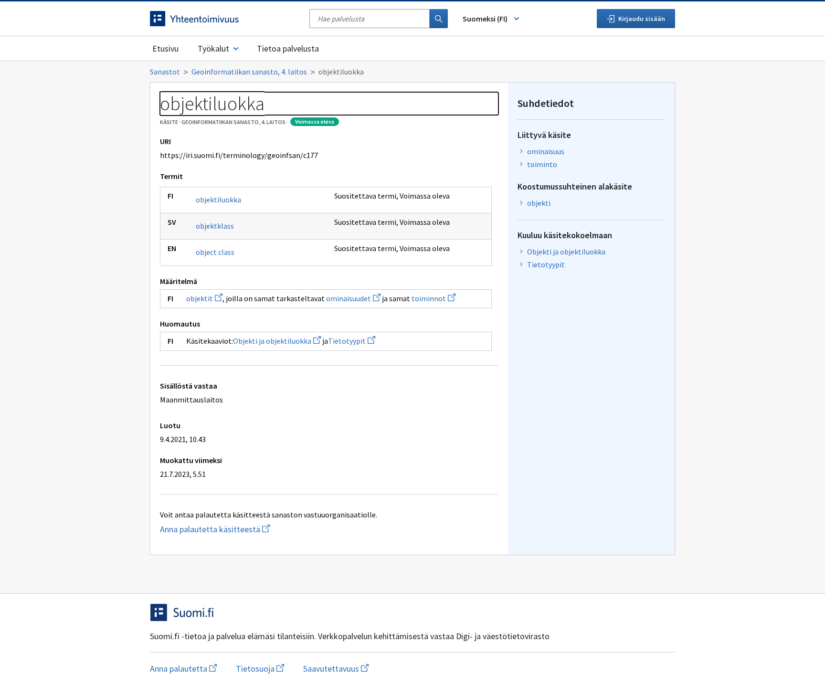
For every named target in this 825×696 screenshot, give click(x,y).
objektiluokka (218, 199)
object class (215, 252)
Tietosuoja (260, 668)
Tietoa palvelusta (288, 48)
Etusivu (165, 48)
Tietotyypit (351, 341)
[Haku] (439, 18)
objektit (204, 298)
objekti (538, 203)
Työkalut (213, 48)
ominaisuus (545, 151)
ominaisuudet (353, 298)
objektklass (215, 226)
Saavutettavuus (336, 668)
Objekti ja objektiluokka (277, 341)
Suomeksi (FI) (485, 18)
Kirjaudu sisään (641, 18)
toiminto (542, 164)
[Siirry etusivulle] (225, 18)
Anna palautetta (183, 668)
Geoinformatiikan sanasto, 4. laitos (249, 71)
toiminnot (433, 298)
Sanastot (165, 71)
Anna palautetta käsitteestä (263, 529)
